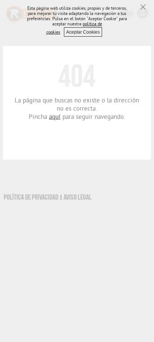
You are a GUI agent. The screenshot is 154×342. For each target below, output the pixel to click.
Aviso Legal (78, 197)
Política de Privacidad (31, 197)
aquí (55, 117)
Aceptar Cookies (83, 32)
